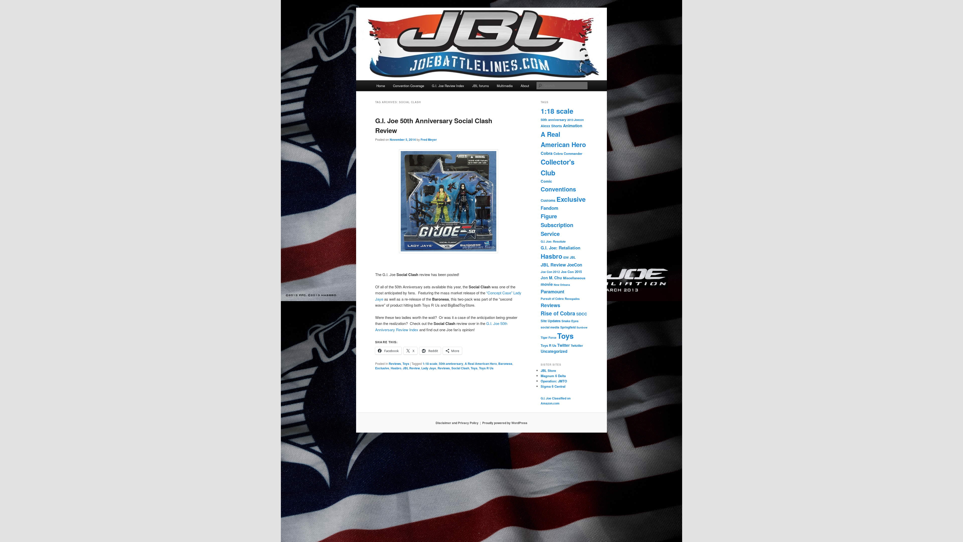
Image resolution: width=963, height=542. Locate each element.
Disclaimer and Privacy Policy (457, 423)
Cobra (546, 153)
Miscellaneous (574, 278)
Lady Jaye (428, 368)
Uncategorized (554, 351)
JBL (573, 257)
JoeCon (574, 265)
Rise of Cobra (558, 313)
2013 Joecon (575, 120)
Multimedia (505, 85)
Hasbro (396, 368)
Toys (406, 363)
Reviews (395, 363)
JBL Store (548, 370)
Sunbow (582, 327)
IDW (566, 257)
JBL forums (480, 85)
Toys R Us (486, 368)
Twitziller (577, 346)
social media (550, 327)
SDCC (581, 314)
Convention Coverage (408, 85)
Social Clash (460, 368)
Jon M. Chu (551, 278)
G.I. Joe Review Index (448, 85)
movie (547, 284)
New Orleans (562, 285)
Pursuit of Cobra (552, 299)
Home (380, 85)
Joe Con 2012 (550, 272)
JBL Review (411, 368)
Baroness (505, 363)
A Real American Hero (481, 363)
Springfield (568, 327)
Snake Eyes (570, 321)
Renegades (572, 299)
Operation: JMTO (554, 381)
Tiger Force (548, 337)
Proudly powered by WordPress (504, 423)
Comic (546, 181)
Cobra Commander (567, 153)
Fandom (549, 208)
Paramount (552, 291)
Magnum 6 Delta (553, 375)
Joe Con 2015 (571, 271)
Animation (572, 125)
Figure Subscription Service (557, 225)
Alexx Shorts (551, 125)
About (525, 85)
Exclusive (382, 368)
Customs (548, 200)
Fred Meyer (429, 139)
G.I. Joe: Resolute (553, 241)
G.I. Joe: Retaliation (560, 248)
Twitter (563, 345)
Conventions (558, 189)
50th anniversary (451, 363)
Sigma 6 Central (553, 386)
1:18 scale (430, 363)
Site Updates (550, 320)
